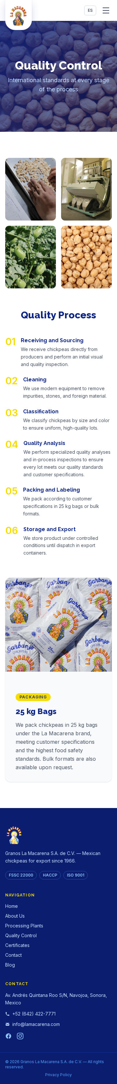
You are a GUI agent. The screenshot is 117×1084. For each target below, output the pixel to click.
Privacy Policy (58, 1074)
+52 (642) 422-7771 (34, 1013)
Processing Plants (24, 925)
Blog (10, 965)
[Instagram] (20, 1036)
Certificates (17, 945)
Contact (13, 955)
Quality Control (21, 935)
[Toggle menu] (106, 10)
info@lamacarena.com (36, 1024)
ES (90, 10)
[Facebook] (8, 1036)
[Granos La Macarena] (18, 15)
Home (11, 906)
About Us (15, 916)
